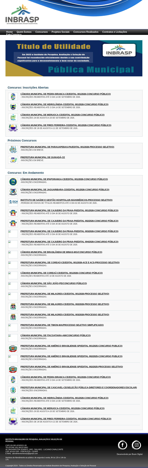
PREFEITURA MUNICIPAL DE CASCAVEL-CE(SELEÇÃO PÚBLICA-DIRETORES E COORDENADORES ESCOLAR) (79, 387)
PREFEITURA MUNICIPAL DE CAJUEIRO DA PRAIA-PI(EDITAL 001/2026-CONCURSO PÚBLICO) (69, 210)
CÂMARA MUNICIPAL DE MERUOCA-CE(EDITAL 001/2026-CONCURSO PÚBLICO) (62, 115)
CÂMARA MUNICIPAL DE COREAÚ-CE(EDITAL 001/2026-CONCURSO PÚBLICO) (62, 273)
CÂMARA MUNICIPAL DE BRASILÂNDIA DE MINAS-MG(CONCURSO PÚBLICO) (61, 252)
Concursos (41, 32)
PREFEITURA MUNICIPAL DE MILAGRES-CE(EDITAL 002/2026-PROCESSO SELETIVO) (65, 304)
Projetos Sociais (61, 32)
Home (9, 32)
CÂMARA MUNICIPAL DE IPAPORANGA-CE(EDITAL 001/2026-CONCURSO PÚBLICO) (64, 179)
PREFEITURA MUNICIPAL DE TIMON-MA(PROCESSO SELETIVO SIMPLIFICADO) (62, 325)
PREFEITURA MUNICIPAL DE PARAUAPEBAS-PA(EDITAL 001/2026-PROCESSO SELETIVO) (67, 147)
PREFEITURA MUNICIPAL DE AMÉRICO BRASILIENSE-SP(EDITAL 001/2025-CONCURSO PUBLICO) (71, 346)
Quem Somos (24, 32)
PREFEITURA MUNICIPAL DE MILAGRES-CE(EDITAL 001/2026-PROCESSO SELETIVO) (65, 294)
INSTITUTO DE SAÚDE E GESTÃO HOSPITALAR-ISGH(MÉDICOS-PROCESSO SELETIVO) (66, 200)
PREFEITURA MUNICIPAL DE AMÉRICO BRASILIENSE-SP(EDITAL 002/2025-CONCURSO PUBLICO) (71, 356)
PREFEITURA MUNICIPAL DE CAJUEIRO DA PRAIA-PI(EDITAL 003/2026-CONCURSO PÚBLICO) (69, 231)
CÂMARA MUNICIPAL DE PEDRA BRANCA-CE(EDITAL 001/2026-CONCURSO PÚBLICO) (66, 94)
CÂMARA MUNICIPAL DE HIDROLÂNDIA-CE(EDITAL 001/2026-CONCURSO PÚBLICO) (64, 104)
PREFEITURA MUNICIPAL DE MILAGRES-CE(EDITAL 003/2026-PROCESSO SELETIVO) (65, 314)
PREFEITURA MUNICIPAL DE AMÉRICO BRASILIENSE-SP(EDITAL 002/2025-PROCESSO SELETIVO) (72, 366)
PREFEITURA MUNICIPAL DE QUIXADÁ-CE (43, 157)
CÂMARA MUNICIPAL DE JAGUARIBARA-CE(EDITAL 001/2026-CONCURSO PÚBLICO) (65, 189)
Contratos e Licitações (114, 32)
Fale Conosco (14, 34)
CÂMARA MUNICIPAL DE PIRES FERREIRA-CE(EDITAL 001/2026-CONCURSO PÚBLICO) (66, 125)
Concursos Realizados (85, 32)
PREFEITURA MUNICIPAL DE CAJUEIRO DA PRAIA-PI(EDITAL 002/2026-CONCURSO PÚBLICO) (69, 221)
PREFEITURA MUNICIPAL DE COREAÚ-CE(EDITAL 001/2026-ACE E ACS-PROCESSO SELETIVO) (70, 262)
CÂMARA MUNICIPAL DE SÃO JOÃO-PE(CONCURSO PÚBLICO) (54, 283)
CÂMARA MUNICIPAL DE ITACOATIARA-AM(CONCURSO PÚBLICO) (56, 335)
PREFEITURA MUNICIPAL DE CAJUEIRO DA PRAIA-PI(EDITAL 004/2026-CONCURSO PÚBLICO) (69, 241)
